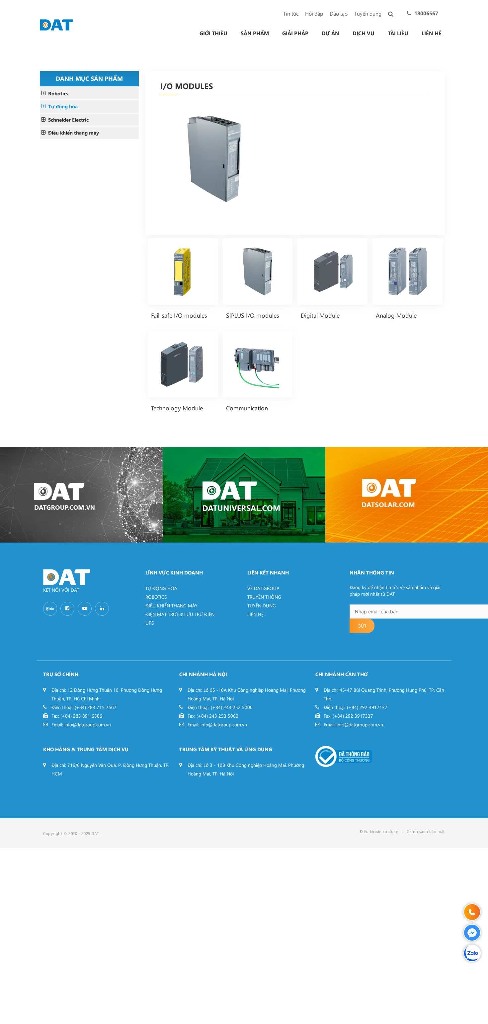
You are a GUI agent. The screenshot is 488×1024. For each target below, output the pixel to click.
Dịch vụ (363, 33)
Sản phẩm (255, 33)
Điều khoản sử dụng (379, 831)
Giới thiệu (213, 33)
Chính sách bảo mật (426, 831)
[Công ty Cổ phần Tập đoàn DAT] (56, 24)
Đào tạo (339, 13)
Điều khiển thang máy (73, 132)
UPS (149, 623)
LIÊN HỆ (255, 614)
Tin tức (290, 13)
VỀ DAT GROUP (263, 588)
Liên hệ (432, 33)
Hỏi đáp (314, 13)
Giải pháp (295, 33)
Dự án (330, 33)
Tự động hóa (63, 106)
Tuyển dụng (367, 13)
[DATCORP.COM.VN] (81, 495)
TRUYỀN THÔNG (264, 597)
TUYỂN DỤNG (261, 605)
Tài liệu (398, 33)
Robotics (58, 93)
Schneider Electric (68, 119)
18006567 (426, 13)
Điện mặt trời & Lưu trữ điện (179, 614)
